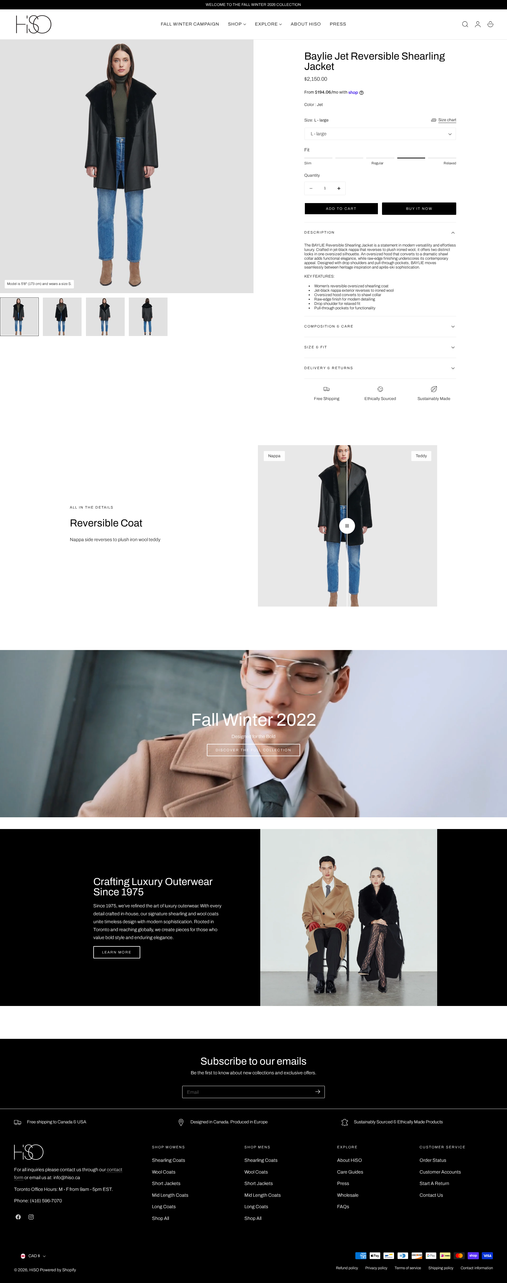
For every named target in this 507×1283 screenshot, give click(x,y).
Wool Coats (163, 1171)
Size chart (447, 120)
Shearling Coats (168, 1160)
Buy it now (419, 209)
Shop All (160, 1218)
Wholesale (348, 1195)
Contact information (477, 1268)
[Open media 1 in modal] (242, 50)
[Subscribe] (317, 1092)
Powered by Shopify (58, 1270)
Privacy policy (376, 1268)
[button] (465, 24)
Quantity (312, 175)
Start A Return (434, 1183)
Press (343, 1183)
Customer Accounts (440, 1171)
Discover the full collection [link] (253, 750)
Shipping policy (440, 1268)
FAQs (343, 1206)
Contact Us (431, 1195)
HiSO (34, 1270)
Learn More (116, 952)
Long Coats (164, 1206)
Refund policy (347, 1268)
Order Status (433, 1160)
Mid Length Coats (170, 1195)
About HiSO (349, 1160)
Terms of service (408, 1268)
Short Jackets (166, 1183)
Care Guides (350, 1171)
